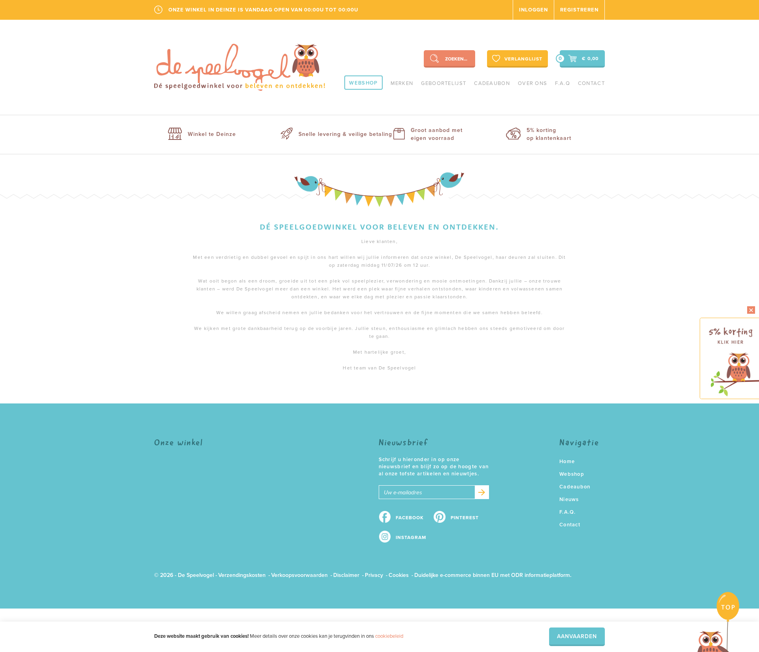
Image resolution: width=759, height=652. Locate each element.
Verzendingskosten (242, 575)
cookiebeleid (389, 636)
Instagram (411, 537)
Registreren (579, 10)
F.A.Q (562, 83)
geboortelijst (443, 83)
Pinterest (465, 517)
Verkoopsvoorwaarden (299, 575)
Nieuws (569, 499)
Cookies (399, 575)
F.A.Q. (567, 512)
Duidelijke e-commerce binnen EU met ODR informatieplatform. (492, 575)
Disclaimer (346, 575)
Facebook (410, 517)
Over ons (532, 83)
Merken (402, 83)
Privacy (374, 575)
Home (567, 461)
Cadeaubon (492, 83)
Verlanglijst (523, 59)
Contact (591, 83)
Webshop (363, 83)
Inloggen (533, 10)
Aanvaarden (577, 636)
